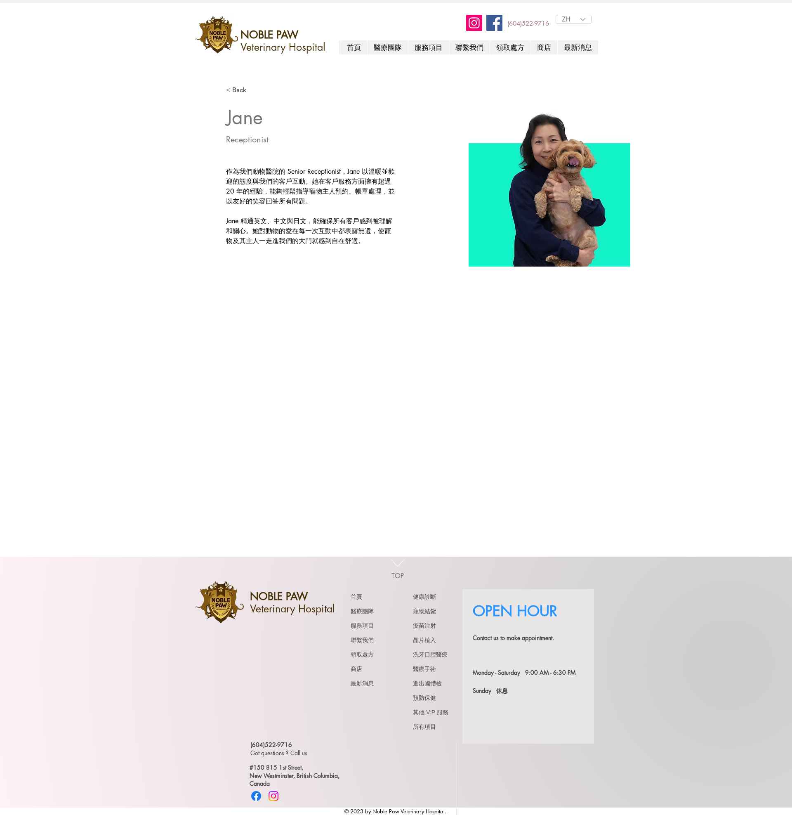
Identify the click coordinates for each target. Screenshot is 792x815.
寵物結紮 (424, 611)
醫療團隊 (362, 611)
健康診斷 (424, 596)
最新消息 (362, 683)
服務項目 (362, 625)
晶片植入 (424, 640)
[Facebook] (494, 23)
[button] (469, 47)
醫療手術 (424, 669)
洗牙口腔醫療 (430, 654)
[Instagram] (474, 23)
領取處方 (362, 654)
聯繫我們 (362, 640)
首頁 (356, 596)
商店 (356, 669)
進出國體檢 (427, 683)
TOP (397, 576)
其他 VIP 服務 (430, 712)
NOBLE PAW (269, 34)
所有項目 (424, 726)
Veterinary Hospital (282, 47)
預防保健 (424, 698)
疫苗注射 (424, 625)
